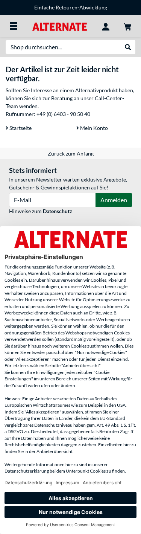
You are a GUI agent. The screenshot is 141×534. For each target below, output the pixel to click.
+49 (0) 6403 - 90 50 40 (63, 114)
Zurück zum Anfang (71, 153)
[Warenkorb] (127, 26)
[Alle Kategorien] (13, 26)
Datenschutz (57, 211)
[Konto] (106, 26)
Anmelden (113, 199)
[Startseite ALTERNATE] (59, 26)
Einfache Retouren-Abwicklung (70, 7)
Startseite (20, 128)
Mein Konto (93, 128)
